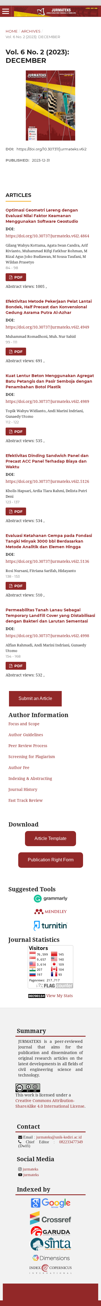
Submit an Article (35, 698)
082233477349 (71, 1142)
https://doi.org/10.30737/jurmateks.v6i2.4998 (47, 635)
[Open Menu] (5, 11)
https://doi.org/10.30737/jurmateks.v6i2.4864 (47, 235)
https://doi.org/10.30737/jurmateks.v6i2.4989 (47, 401)
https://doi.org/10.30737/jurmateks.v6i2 (51, 149)
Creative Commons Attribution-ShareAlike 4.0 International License (49, 1103)
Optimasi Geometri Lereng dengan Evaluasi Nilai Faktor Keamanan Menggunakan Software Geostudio (42, 216)
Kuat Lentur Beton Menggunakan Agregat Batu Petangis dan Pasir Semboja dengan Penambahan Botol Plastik (50, 381)
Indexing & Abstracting (30, 778)
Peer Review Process (27, 745)
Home (12, 31)
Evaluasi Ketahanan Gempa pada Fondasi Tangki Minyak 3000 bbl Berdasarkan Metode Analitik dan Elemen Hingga (49, 541)
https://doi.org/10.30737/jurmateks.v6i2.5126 (47, 481)
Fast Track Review (25, 800)
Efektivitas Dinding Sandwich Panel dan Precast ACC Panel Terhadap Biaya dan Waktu (47, 461)
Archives (30, 31)
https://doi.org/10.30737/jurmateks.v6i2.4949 (47, 327)
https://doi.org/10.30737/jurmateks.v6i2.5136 (47, 561)
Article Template (50, 838)
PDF (17, 277)
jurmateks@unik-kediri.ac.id (59, 1137)
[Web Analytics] (36, 995)
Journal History (22, 789)
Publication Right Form (51, 859)
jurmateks (30, 1169)
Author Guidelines (25, 734)
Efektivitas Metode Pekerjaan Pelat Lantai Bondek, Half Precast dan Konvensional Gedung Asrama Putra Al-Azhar (49, 307)
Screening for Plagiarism (31, 756)
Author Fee (18, 767)
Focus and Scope (24, 723)
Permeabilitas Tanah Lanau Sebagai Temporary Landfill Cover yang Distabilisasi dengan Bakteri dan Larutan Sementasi (50, 615)
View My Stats (59, 995)
